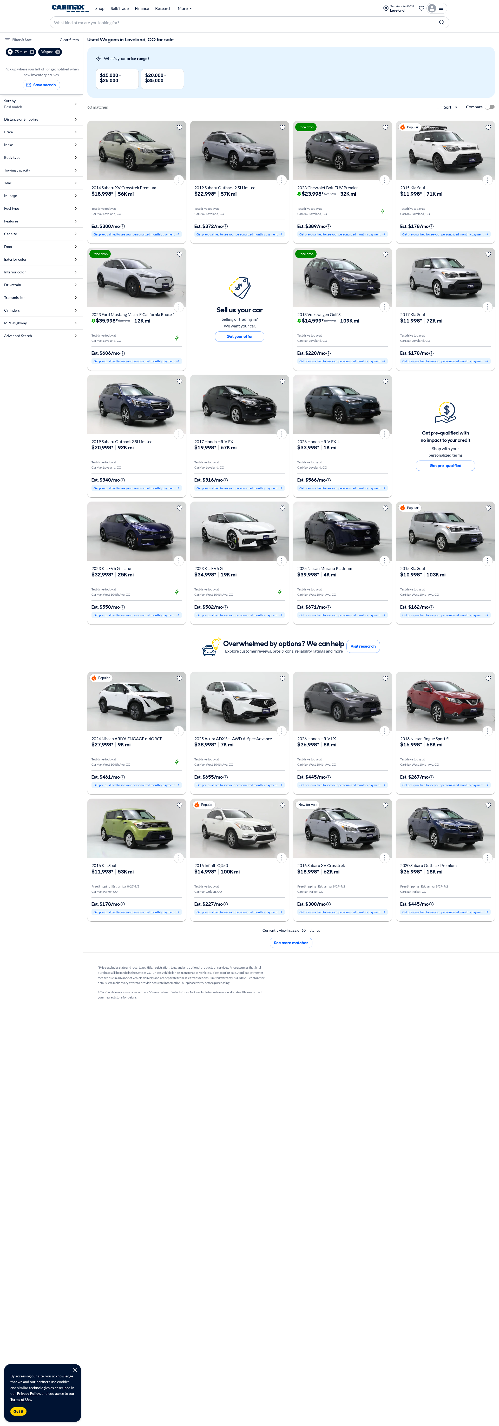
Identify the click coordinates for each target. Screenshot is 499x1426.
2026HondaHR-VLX (316, 738)
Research (163, 8)
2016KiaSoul (103, 865)
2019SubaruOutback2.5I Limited (224, 187)
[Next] (180, 150)
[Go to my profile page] (437, 8)
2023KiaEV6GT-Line (111, 568)
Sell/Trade (120, 8)
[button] (21, 52)
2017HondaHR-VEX (213, 441)
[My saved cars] (421, 8)
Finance (142, 8)
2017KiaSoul (412, 314)
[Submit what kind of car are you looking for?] (442, 22)
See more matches (291, 942)
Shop (99, 8)
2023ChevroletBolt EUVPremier (327, 187)
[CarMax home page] (70, 8)
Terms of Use (20, 1399)
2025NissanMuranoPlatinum (324, 568)
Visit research (363, 646)
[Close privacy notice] (75, 1370)
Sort (447, 106)
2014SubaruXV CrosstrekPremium (123, 187)
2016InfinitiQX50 (211, 865)
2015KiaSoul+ (414, 187)
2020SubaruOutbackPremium (428, 865)
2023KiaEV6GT (209, 568)
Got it (18, 1411)
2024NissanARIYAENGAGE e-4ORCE (126, 738)
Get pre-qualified (445, 465)
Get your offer (240, 336)
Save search (44, 85)
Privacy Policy (28, 1393)
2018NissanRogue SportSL (425, 738)
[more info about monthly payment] (122, 226)
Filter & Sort (21, 39)
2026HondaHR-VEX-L (318, 441)
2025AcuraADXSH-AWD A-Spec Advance (233, 738)
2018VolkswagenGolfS (318, 314)
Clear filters (69, 39)
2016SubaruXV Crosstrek (321, 865)
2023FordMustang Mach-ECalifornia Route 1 (133, 314)
